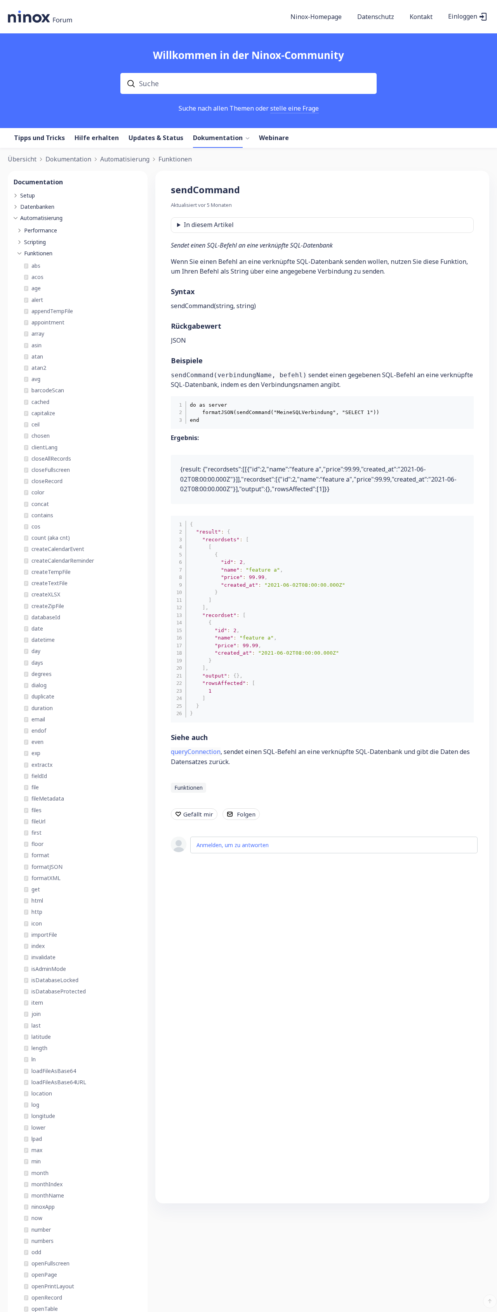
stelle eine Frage (294, 108)
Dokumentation (218, 138)
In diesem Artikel (209, 224)
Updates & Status (156, 138)
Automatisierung (124, 159)
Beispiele (187, 360)
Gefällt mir (198, 814)
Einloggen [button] (462, 17)
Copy (462, 404)
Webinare (274, 138)
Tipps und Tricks (39, 138)
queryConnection (196, 751)
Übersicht (22, 159)
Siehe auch (189, 737)
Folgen (246, 814)
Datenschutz (375, 17)
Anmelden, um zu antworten (232, 845)
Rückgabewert (196, 326)
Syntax (183, 291)
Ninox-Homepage (316, 17)
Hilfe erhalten (97, 138)
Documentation (38, 182)
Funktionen (175, 159)
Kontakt (421, 17)
